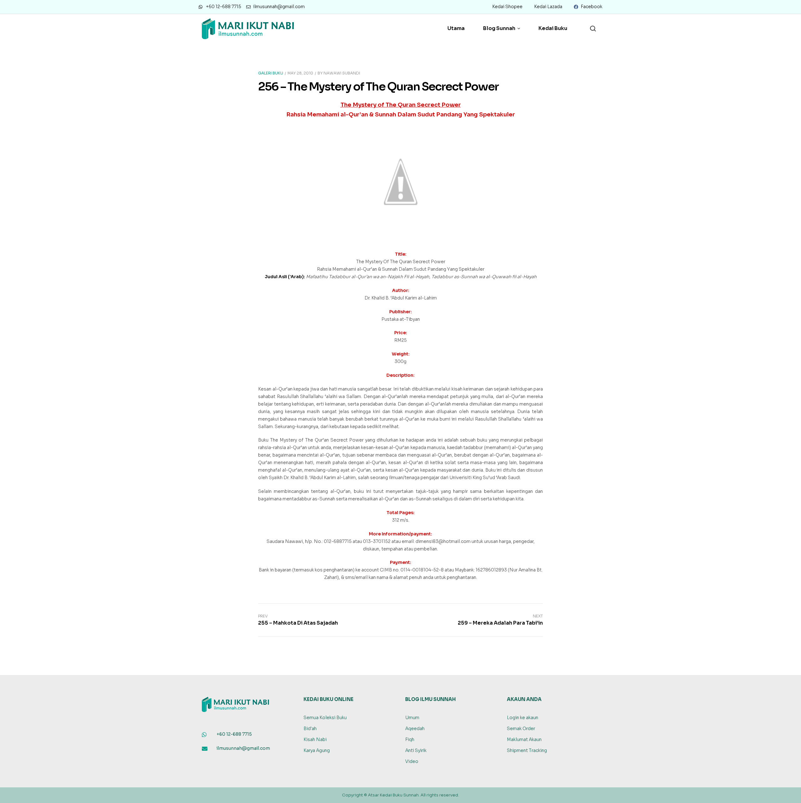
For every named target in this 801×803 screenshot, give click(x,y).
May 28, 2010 (300, 73)
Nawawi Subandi (342, 73)
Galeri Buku (270, 73)
